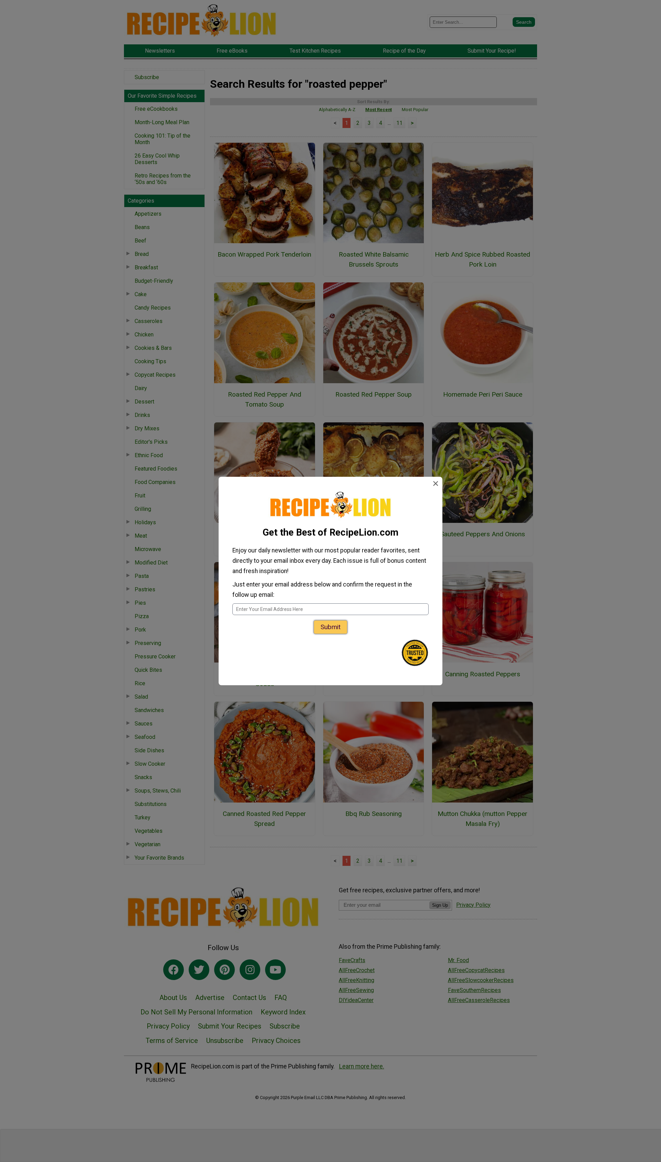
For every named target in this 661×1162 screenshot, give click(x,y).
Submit (330, 627)
